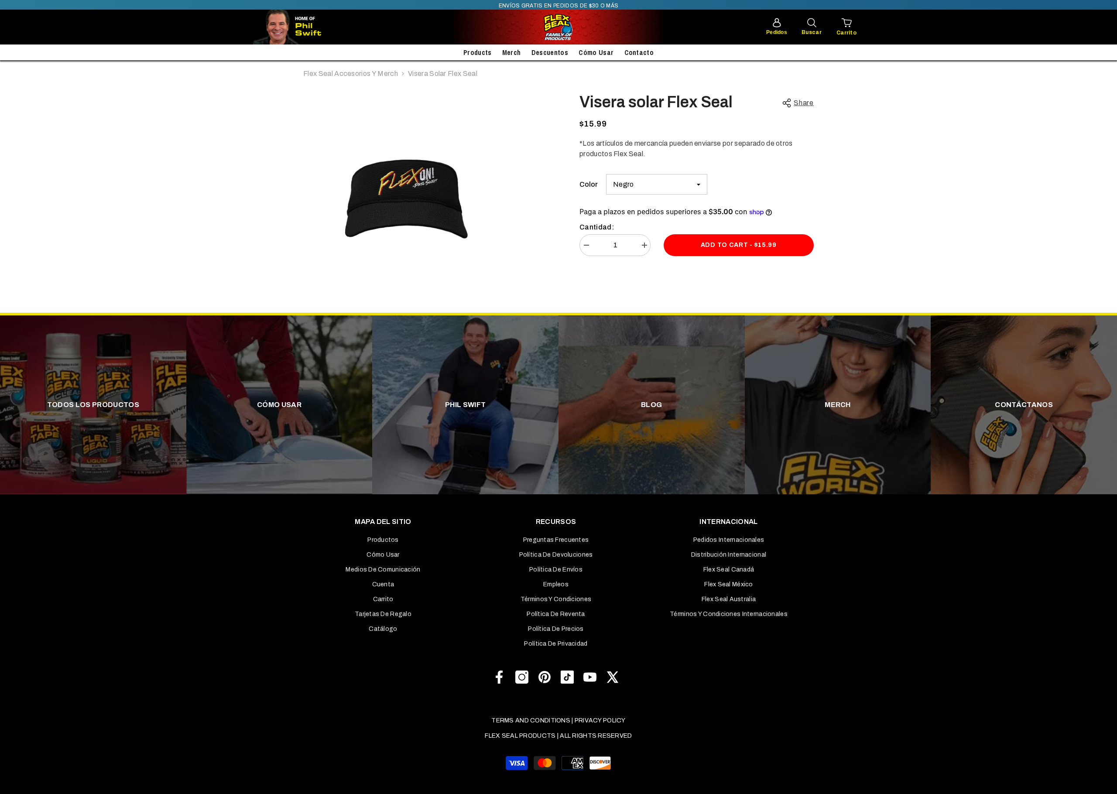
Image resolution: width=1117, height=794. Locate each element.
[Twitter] (612, 677)
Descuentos (549, 52)
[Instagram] (522, 677)
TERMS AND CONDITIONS (530, 720)
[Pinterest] (544, 677)
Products (477, 52)
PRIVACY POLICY (600, 720)
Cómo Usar (596, 52)
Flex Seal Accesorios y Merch (350, 73)
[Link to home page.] (558, 27)
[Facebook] (499, 677)
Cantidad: (596, 227)
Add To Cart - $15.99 (739, 245)
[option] (406, 196)
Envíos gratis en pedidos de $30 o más (559, 6)
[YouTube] (590, 677)
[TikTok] (567, 677)
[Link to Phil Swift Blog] (314, 27)
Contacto (639, 52)
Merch (511, 52)
